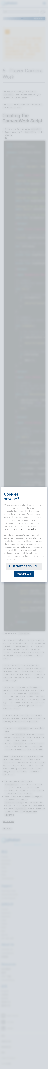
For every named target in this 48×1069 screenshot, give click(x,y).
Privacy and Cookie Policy (25, 529)
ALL (24, 573)
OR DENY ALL (24, 566)
